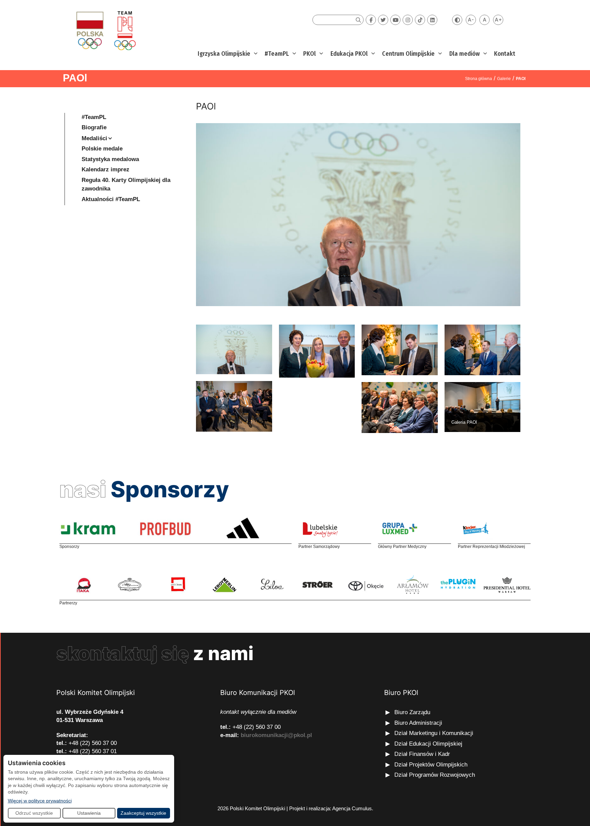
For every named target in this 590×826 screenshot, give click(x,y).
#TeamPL (277, 53)
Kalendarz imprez (105, 169)
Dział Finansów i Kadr (423, 754)
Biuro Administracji (418, 723)
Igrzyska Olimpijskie (224, 53)
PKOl (309, 53)
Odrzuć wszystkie (34, 813)
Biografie (94, 127)
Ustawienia (89, 813)
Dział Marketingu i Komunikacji (433, 733)
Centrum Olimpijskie (408, 53)
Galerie (504, 78)
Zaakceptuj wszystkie (143, 813)
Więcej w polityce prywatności (40, 800)
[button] (254, 53)
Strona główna (478, 78)
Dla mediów (464, 53)
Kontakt (504, 53)
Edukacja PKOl (349, 53)
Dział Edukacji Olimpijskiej (428, 743)
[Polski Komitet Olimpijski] (105, 30)
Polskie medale (102, 148)
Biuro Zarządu (412, 712)
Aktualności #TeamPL (111, 199)
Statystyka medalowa (110, 159)
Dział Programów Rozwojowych (434, 775)
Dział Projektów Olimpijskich (430, 764)
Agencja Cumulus (352, 808)
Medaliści (94, 138)
